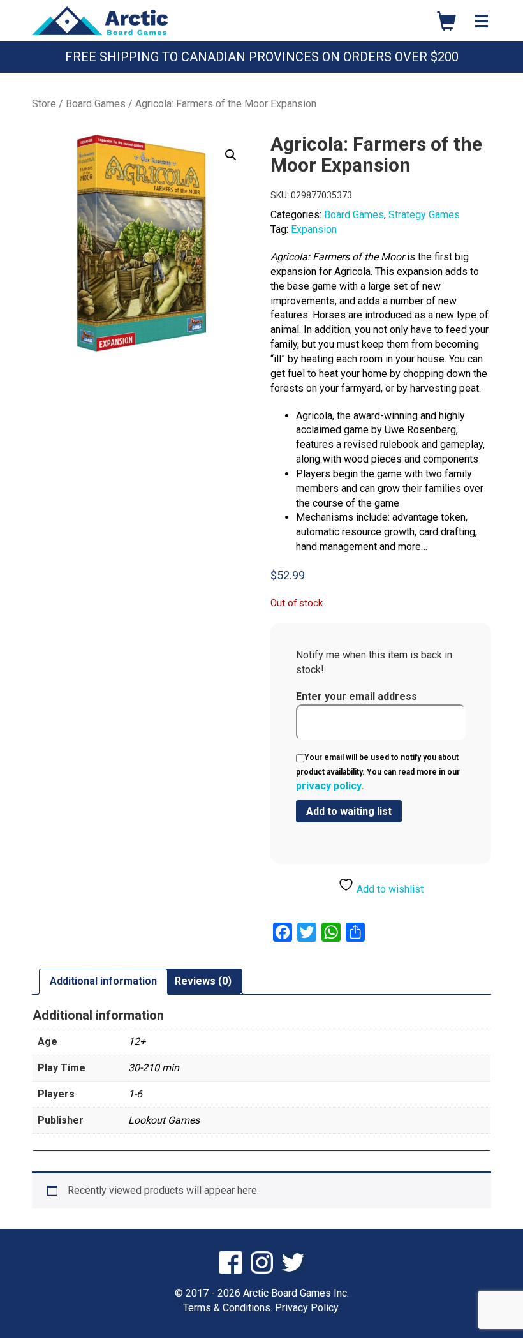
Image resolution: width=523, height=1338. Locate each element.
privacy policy (329, 786)
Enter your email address (356, 696)
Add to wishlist (389, 889)
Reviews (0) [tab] (203, 981)
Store (44, 104)
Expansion (314, 229)
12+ (136, 1042)
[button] (230, 155)
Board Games (96, 104)
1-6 (135, 1094)
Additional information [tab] (103, 981)
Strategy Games (424, 215)
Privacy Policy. (307, 1308)
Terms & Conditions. (227, 1308)
